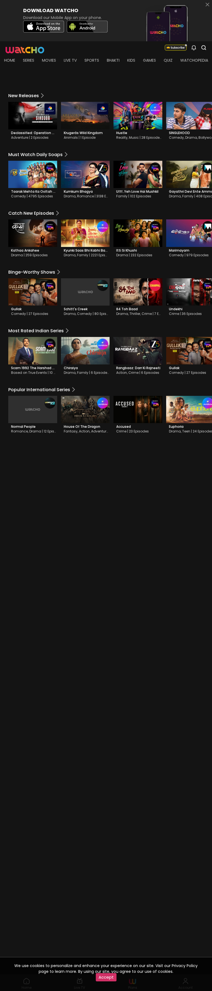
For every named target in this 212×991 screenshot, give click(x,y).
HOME (9, 60)
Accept (106, 977)
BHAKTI (113, 60)
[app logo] (27, 47)
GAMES (149, 60)
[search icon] (194, 47)
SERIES (28, 60)
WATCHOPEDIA (194, 60)
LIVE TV (70, 60)
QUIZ (168, 60)
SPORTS (91, 60)
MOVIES (49, 60)
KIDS (131, 60)
